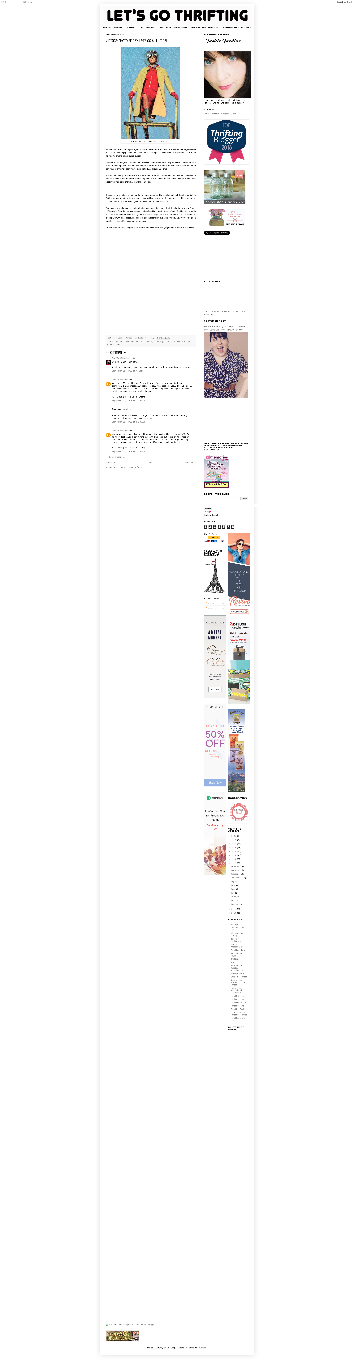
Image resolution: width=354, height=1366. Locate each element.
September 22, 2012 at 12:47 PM (128, 451)
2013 (234, 859)
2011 (234, 909)
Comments (212, 608)
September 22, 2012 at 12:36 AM (128, 400)
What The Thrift (239, 977)
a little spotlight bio (153, 214)
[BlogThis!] (160, 338)
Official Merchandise (204, 27)
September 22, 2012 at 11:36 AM (128, 422)
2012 (234, 863)
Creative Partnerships (236, 27)
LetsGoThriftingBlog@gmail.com (220, 114)
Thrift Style (237, 996)
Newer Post (112, 463)
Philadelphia (237, 973)
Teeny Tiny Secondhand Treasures (236, 990)
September (236, 878)
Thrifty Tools (238, 1009)
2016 (234, 848)
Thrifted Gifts (238, 1003)
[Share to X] (163, 338)
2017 (234, 844)
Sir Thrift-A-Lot (121, 358)
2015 (234, 851)
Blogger (202, 1348)
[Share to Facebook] (166, 338)
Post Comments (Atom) (132, 467)
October (235, 874)
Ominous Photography (237, 945)
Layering (158, 342)
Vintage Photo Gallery (155, 27)
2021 (234, 836)
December (235, 867)
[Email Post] (153, 338)
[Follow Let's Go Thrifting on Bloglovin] (214, 592)
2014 (234, 855)
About (118, 27)
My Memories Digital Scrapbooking (237, 968)
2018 (234, 840)
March (234, 900)
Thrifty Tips (237, 999)
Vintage (234, 924)
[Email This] (158, 338)
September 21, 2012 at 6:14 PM (128, 371)
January (235, 904)
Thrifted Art (237, 1006)
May (233, 893)
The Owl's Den (119, 221)
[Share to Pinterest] (168, 338)
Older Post (189, 463)
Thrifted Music (238, 950)
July (233, 885)
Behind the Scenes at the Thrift (238, 982)
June (233, 889)
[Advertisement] (224, 420)
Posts (210, 603)
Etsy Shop (180, 27)
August (234, 882)
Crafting (235, 959)
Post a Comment (117, 457)
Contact (131, 27)
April (234, 897)
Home (107, 27)
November (235, 870)
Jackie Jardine (119, 380)
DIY (232, 962)
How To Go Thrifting (236, 940)
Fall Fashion (131, 342)
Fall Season (146, 342)
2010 (234, 913)
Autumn (119, 342)
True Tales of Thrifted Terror (239, 1013)
